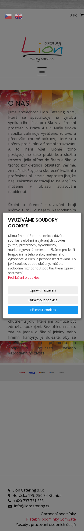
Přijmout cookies (43, 310)
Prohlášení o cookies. (24, 277)
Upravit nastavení (43, 290)
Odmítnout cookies (42, 300)
